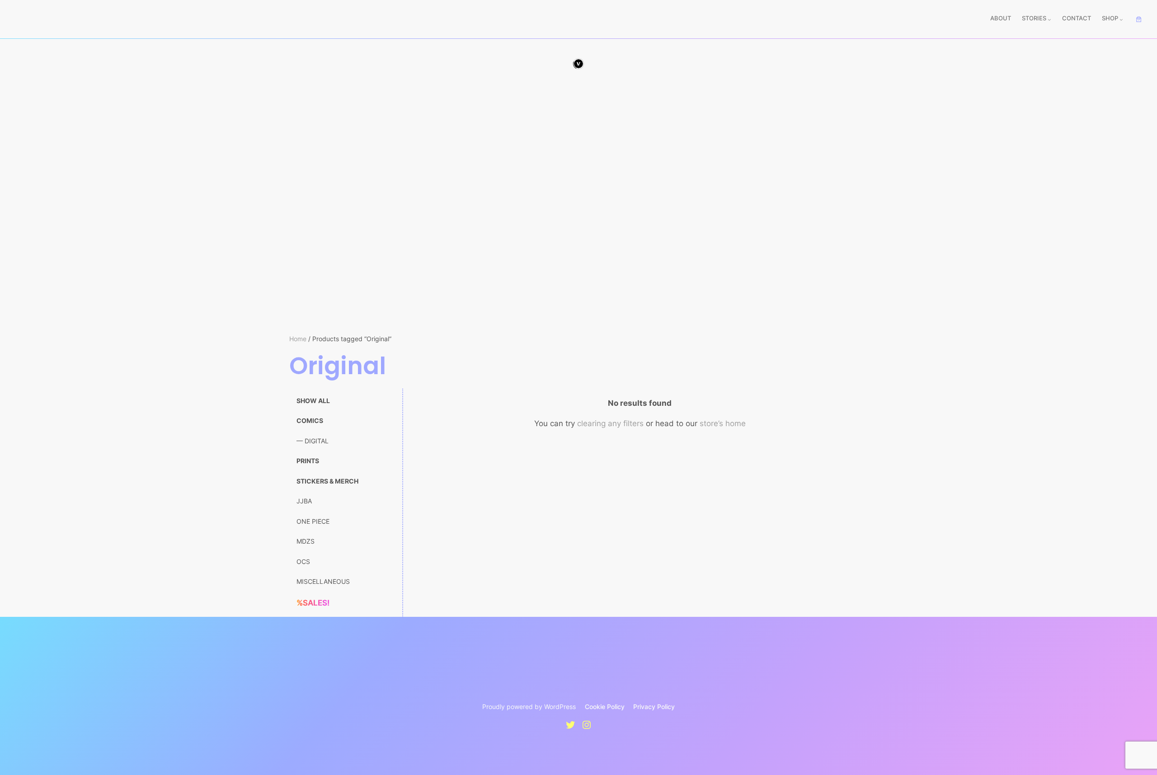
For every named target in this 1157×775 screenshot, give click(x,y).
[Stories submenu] (1049, 19)
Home (297, 339)
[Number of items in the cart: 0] (1139, 19)
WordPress (560, 706)
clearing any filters (610, 423)
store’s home (723, 423)
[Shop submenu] (1121, 19)
